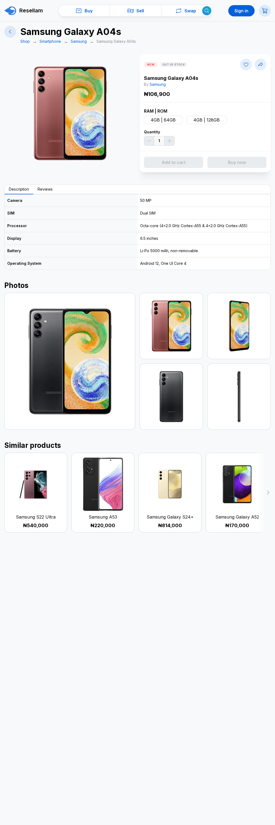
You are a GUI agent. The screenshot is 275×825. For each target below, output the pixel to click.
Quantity (152, 132)
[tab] (19, 189)
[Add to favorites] (246, 64)
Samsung (158, 84)
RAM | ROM (155, 111)
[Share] (260, 64)
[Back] (10, 32)
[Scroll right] (264, 493)
